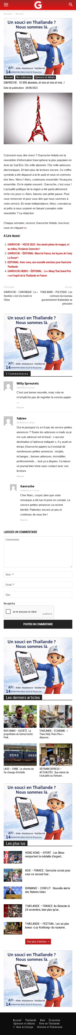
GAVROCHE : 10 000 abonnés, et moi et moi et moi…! (34, 82)
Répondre (20, 407)
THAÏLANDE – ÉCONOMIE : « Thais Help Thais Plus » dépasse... (53, 734)
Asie (42, 1020)
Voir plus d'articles (36, 941)
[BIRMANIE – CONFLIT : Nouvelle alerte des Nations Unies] (13, 892)
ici (25, 228)
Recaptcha (9, 603)
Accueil (8, 13)
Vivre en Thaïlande (49, 1023)
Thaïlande (30, 1020)
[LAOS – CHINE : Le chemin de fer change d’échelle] (20, 754)
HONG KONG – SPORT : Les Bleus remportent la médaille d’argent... (44, 854)
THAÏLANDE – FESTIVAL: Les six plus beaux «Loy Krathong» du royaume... (47, 925)
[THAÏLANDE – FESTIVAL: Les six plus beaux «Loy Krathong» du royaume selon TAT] (13, 928)
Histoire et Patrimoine (50, 1027)
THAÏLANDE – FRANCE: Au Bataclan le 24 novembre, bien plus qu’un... (47, 908)
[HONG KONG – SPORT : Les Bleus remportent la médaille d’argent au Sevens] (13, 857)
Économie (54, 1020)
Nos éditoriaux (24, 77)
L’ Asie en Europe (23, 1027)
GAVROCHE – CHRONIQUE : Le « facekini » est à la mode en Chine (21, 295)
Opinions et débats (45, 77)
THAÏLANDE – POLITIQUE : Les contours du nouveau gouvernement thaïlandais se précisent (56, 297)
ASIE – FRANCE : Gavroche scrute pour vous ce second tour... (47, 872)
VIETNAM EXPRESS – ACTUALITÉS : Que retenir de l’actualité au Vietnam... (54, 772)
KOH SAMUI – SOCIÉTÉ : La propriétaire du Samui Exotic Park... (18, 734)
